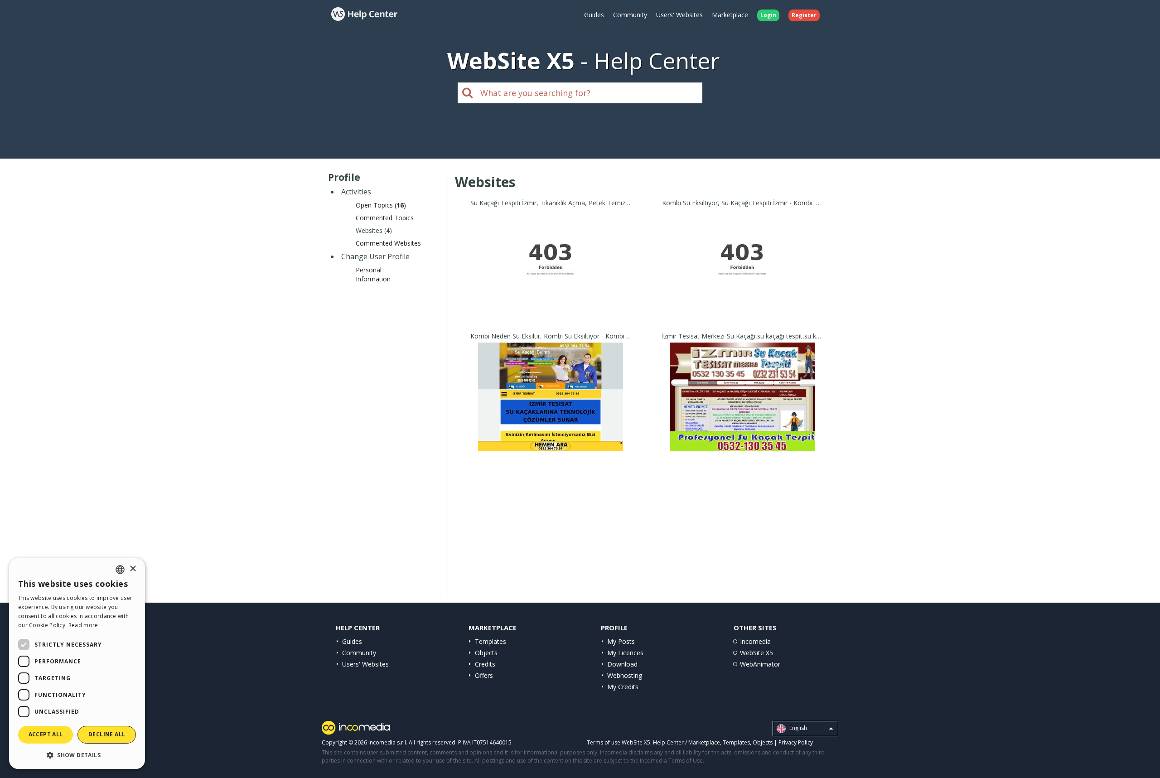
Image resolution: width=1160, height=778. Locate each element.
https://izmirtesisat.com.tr (550, 275)
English (797, 728)
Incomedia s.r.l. (387, 742)
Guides (594, 14)
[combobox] (120, 569)
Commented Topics (385, 217)
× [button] (132, 568)
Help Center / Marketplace (686, 742)
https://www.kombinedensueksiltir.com (550, 408)
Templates (490, 641)
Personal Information (373, 274)
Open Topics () (381, 205)
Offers (484, 675)
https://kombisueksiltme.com (742, 275)
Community (630, 14)
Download (622, 664)
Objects (486, 652)
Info (550, 309)
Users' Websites (679, 14)
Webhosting (624, 675)
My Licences (625, 652)
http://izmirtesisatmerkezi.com (742, 408)
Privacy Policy (795, 742)
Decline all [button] (106, 734)
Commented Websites (388, 243)
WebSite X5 (756, 652)
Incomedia (755, 641)
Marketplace (730, 14)
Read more (83, 625)
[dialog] (77, 663)
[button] (77, 754)
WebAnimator (760, 664)
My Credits (622, 686)
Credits (485, 664)
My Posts (621, 641)
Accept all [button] (46, 734)
